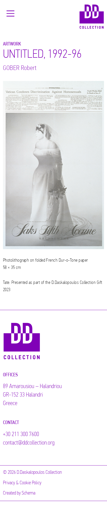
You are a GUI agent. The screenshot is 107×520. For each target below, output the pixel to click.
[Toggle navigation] (10, 13)
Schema (28, 493)
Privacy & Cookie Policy (22, 483)
